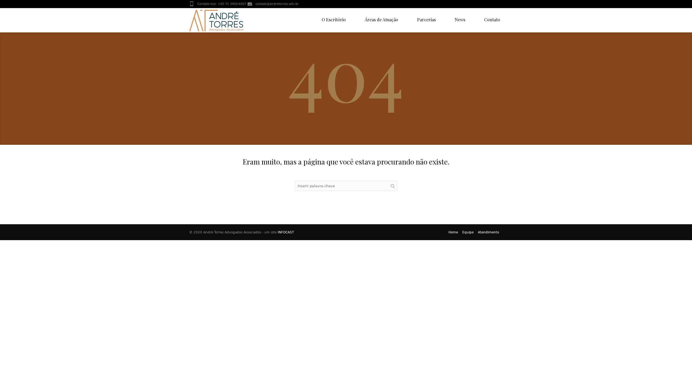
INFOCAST (286, 232)
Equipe (468, 232)
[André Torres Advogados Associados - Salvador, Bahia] (216, 20)
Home (453, 232)
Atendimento (488, 232)
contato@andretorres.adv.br (277, 4)
